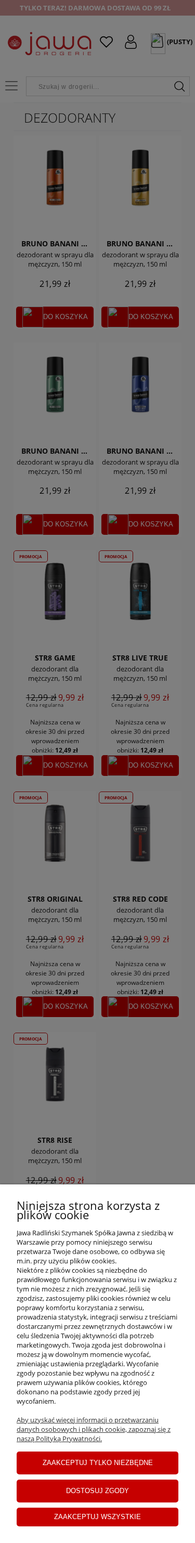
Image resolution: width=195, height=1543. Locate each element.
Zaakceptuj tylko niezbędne (98, 1463)
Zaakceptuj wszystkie (97, 1517)
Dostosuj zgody (97, 1491)
